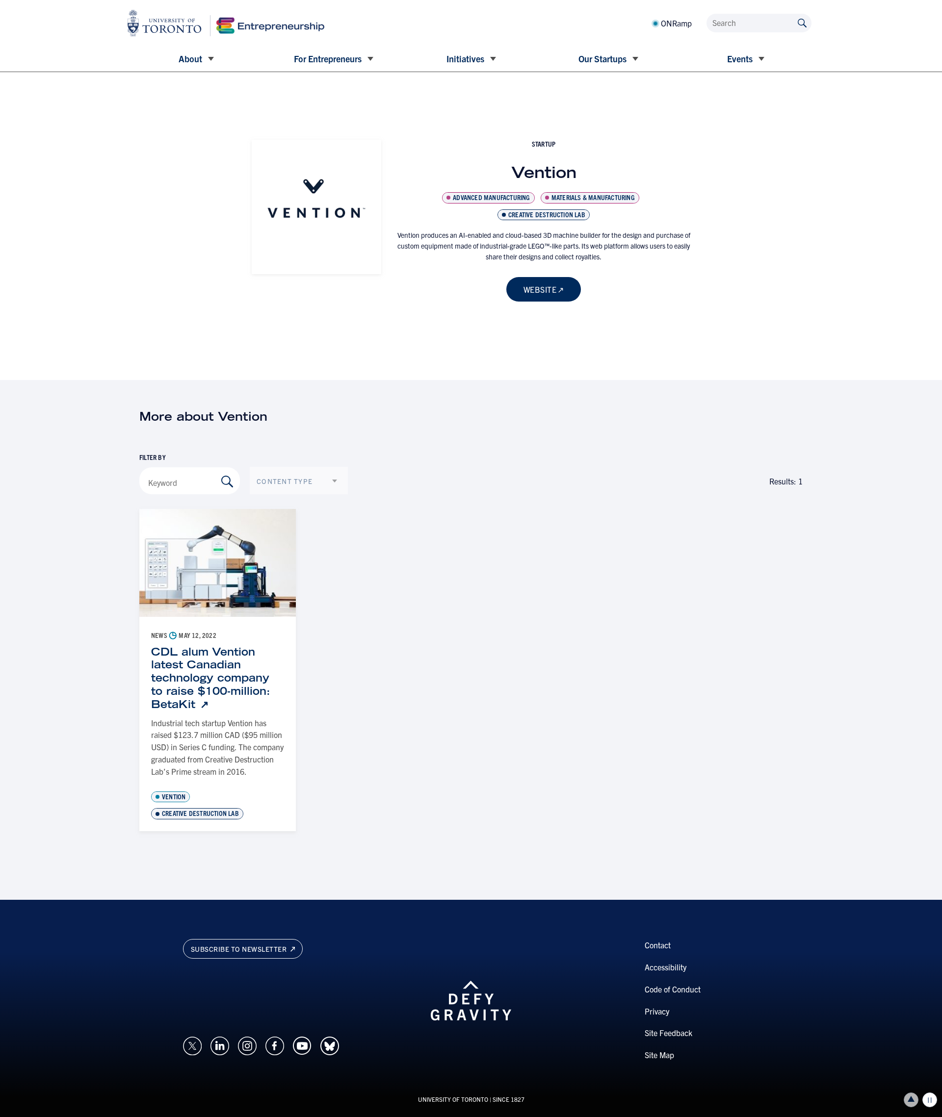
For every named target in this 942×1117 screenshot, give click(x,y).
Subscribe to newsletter (239, 948)
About (190, 58)
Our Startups (602, 58)
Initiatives (465, 58)
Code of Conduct (673, 989)
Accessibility (665, 967)
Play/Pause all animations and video (929, 1099)
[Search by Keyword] (227, 481)
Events (740, 58)
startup (543, 143)
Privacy (657, 1011)
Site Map (659, 1055)
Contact (658, 945)
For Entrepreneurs (328, 58)
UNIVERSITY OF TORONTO (453, 1099)
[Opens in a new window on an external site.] (192, 1044)
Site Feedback (668, 1033)
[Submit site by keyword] (802, 22)
